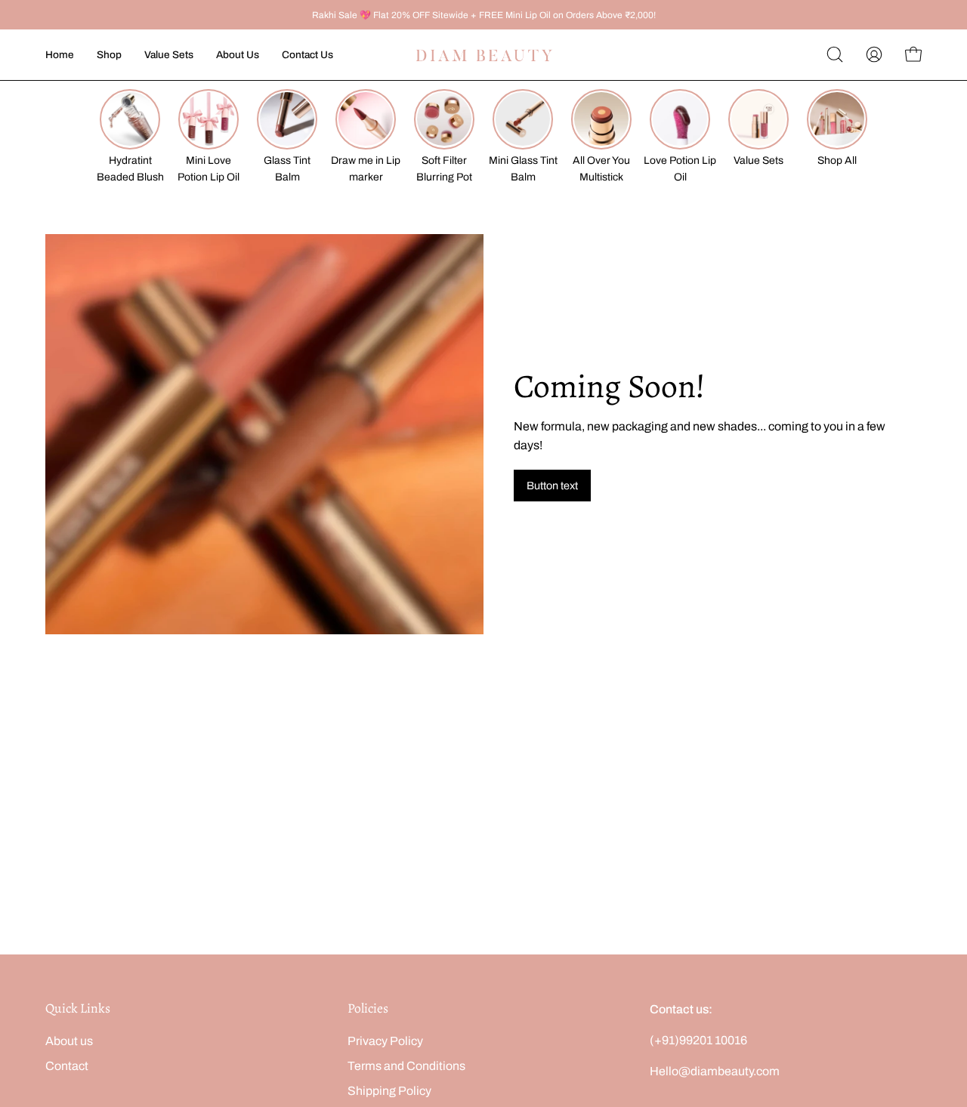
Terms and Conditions (406, 1065)
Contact (66, 1065)
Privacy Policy (385, 1041)
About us (69, 1041)
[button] (835, 54)
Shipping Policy (389, 1090)
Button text (552, 485)
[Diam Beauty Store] (483, 55)
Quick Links (77, 1008)
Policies (368, 1008)
